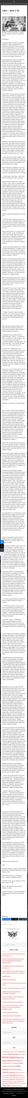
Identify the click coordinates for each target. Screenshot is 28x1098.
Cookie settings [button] (20, 1093)
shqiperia (19, 1083)
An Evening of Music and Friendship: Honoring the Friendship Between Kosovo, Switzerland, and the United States (13, 1020)
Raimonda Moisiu (6, 1081)
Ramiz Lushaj (13, 1081)
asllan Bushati (5, 1054)
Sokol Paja (6, 1085)
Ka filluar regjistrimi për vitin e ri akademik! (12, 1002)
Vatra (14, 1085)
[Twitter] (2, 546)
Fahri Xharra (11, 1066)
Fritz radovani (12, 1069)
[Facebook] (2, 542)
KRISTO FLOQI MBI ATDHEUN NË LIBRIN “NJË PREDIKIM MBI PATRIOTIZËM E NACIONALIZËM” (13, 960)
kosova (13, 1075)
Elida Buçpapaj (16, 1060)
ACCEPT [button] (14, 1095)
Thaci (12, 1085)
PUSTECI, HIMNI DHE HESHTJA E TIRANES (13, 988)
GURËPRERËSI (6, 976)
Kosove (18, 1075)
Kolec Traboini (7, 1075)
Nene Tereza (22, 1077)
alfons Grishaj (11, 1051)
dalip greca (6, 1060)
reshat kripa (18, 1081)
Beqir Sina (20, 1057)
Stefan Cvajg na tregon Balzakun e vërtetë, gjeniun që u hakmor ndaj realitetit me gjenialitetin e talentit (12, 1007)
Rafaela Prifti (14, 1079)
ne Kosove (17, 1077)
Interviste (11, 924)
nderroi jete (12, 1077)
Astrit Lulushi (13, 1054)
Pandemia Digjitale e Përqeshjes (10, 1012)
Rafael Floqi (21, 1079)
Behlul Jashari (9, 1057)
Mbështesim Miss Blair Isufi (9, 979)
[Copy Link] (2, 550)
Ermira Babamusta (15, 1063)
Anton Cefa (16, 1051)
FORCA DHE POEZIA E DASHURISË (11, 1015)
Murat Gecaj (7, 1077)
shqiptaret (24, 1083)
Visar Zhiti (19, 1085)
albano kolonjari (5, 1051)
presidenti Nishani (6, 1079)
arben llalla (22, 1051)
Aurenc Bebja (21, 1054)
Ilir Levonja (11, 1072)
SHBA (7, 1083)
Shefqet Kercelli (12, 1083)
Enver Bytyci (8, 1063)
